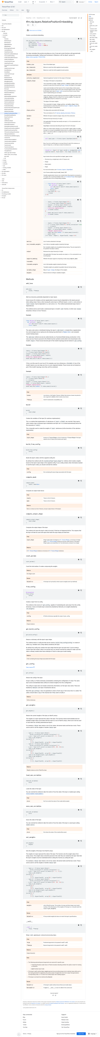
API (33, 2)
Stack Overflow (65, 1022)
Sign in (96, 2)
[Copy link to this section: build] (31, 405)
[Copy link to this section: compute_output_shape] (44, 514)
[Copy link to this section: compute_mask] (37, 477)
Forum (24, 1019)
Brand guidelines (65, 1024)
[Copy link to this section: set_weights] (36, 837)
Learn (25, 2)
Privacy (29, 1033)
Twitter (24, 1024)
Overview (4, 10)
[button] (10, 26)
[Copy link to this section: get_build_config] (40, 629)
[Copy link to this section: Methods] (35, 279)
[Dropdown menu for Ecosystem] (47, 2)
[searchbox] (10, 15)
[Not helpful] (81, 18)
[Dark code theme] (78, 38)
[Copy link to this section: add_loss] (34, 283)
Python (12, 10)
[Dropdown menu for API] (36, 2)
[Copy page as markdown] (32, 25)
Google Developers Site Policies (56, 1003)
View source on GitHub (35, 30)
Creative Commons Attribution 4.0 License (65, 1001)
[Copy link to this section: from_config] (36, 587)
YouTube (25, 1027)
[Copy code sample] (81, 38)
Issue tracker (64, 1017)
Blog (24, 1017)
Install (19, 2)
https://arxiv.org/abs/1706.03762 (35, 57)
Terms (24, 1033)
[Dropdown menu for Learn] (29, 2)
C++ (17, 10)
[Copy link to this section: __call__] (34, 922)
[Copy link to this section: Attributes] (33, 75)
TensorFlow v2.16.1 (8, 7)
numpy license (48, 1004)
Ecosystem (42, 2)
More (51, 2)
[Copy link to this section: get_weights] (36, 705)
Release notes (65, 1019)
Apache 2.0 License (35, 1003)
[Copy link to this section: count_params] (37, 556)
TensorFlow (28, 18)
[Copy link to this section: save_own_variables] (42, 806)
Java (22, 10)
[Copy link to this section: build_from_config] (41, 444)
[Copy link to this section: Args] (30, 61)
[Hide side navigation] (18, 1034)
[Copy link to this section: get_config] (35, 664)
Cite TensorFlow (65, 1027)
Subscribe (81, 1033)
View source (29, 667)
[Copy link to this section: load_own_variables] (42, 775)
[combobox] (66, 1)
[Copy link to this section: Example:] (32, 315)
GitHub (90, 2)
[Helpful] (79, 18)
